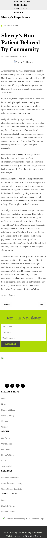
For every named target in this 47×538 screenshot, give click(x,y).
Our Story (5, 438)
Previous (7, 305)
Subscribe (10, 344)
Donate (4, 500)
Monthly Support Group (12, 483)
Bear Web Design (33, 536)
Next (41, 305)
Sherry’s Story (7, 455)
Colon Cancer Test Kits (11, 489)
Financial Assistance (10, 477)
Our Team (5, 449)
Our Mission (6, 444)
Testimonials (7, 466)
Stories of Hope (8, 295)
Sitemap (4, 421)
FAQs (3, 460)
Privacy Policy (7, 415)
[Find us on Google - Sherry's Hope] (23, 386)
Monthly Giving (8, 506)
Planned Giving (8, 511)
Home (4, 398)
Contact (4, 427)
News (3, 404)
